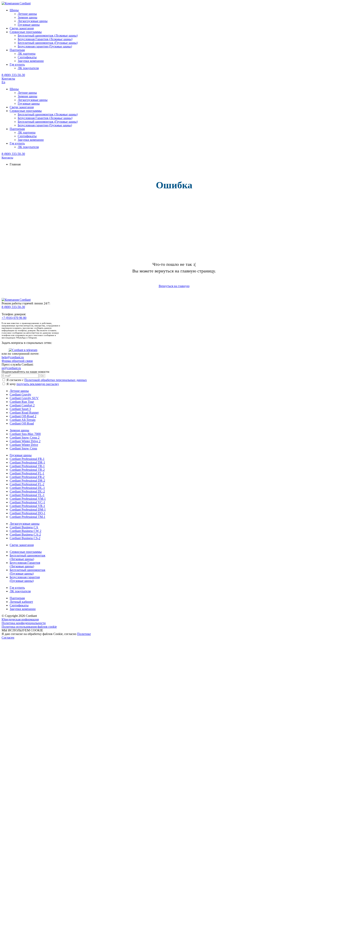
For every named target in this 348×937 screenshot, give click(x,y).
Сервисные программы (26, 552)
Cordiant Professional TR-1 (27, 466)
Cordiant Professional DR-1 (27, 462)
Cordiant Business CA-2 (25, 534)
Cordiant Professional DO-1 (27, 513)
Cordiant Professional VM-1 (28, 498)
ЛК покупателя (20, 591)
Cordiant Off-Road (22, 423)
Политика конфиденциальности (24, 623)
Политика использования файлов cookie (29, 626)
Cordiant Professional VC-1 (27, 502)
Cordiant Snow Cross (23, 448)
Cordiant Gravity (20, 394)
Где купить (17, 587)
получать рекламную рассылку (38, 384)
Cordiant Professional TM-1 (27, 516)
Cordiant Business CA (24, 527)
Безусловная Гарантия (25, 564)
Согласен (8, 637)
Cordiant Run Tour (22, 401)
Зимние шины (19, 430)
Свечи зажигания (22, 545)
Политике (84, 634)
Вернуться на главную (174, 286)
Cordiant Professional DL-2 (27, 491)
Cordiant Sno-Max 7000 (25, 434)
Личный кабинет (21, 601)
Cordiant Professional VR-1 (27, 506)
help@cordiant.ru (13, 357)
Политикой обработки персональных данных (55, 380)
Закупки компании (23, 609)
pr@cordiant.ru (11, 368)
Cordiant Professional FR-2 (27, 477)
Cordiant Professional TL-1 (27, 495)
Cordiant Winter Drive (24, 444)
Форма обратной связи (17, 361)
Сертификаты (19, 605)
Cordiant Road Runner (24, 412)
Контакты (8, 78)
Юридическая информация (20, 619)
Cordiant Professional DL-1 (27, 488)
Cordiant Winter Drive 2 (25, 441)
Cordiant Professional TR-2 (27, 469)
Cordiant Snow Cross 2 (24, 437)
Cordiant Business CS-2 (25, 538)
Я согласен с (46, 380)
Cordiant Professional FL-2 (27, 484)
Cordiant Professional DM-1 (28, 509)
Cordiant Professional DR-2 (27, 480)
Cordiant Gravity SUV (24, 398)
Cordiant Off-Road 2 (23, 416)
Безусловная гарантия (25, 578)
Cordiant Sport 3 (20, 409)
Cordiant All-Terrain (22, 420)
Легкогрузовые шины (24, 523)
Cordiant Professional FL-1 (27, 473)
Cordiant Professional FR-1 (27, 459)
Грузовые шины (21, 455)
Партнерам (17, 598)
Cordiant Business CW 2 (25, 531)
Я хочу (32, 384)
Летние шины (19, 391)
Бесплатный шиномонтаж (27, 557)
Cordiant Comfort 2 (22, 405)
